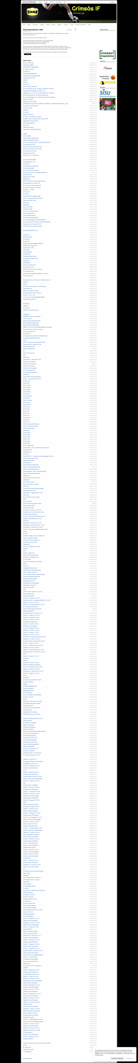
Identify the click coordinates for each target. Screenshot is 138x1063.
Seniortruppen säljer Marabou (30, 256)
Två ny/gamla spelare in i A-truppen (31, 879)
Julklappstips (26, 204)
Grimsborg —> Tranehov (28, 189)
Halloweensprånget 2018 (28, 505)
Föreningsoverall (27, 901)
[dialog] (114, 1054)
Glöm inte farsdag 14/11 (28, 213)
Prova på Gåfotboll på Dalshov (30, 372)
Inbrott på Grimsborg (28, 892)
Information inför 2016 (28, 896)
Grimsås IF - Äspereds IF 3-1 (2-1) (31, 619)
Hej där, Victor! (26, 409)
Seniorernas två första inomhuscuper (31, 707)
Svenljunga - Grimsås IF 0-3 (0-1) (30, 849)
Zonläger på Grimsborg (28, 1017)
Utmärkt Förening (27, 884)
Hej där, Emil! (26, 415)
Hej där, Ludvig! (26, 436)
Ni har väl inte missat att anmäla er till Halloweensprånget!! (36, 222)
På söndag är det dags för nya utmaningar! (33, 761)
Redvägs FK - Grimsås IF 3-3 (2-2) (31, 998)
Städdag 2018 (26, 544)
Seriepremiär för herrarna (28, 366)
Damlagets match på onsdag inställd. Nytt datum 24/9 (35, 118)
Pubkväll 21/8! (26, 963)
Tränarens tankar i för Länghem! (30, 785)
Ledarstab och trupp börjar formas (31, 310)
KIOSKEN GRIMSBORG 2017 (30, 686)
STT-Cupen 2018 (27, 559)
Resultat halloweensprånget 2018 (30, 464)
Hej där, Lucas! (26, 381)
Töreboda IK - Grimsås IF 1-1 (30, 759)
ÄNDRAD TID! (26, 479)
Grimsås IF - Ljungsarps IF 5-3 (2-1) (31, 800)
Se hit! (24, 550)
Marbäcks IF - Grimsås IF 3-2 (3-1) (31, 978)
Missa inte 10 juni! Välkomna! (30, 86)
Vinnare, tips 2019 (27, 318)
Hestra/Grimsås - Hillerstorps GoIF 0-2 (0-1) (33, 671)
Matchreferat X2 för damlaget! (30, 626)
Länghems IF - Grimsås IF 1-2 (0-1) (31, 669)
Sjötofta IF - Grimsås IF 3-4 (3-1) (30, 808)
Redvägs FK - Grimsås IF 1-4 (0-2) (31, 821)
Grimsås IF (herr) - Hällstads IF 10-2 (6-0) (32, 591)
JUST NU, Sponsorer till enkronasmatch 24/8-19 (34, 342)
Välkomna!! (25, 110)
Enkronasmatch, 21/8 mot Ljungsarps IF (32, 965)
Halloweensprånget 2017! (29, 580)
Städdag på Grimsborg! (28, 690)
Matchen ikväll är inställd (29, 176)
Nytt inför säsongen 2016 (29, 903)
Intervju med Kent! (27, 709)
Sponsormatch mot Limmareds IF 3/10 (32, 224)
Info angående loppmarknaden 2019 (31, 338)
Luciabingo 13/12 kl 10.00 (29, 77)
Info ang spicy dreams (28, 682)
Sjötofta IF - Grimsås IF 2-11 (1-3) (31, 602)
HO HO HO (25, 454)
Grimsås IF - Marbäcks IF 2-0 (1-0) (31, 838)
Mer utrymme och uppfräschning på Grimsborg (34, 890)
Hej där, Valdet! (26, 389)
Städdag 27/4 (26, 374)
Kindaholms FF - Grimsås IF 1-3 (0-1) (31, 864)
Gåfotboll (25, 133)
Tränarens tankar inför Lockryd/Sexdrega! (32, 778)
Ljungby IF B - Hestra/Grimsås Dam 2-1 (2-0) (33, 649)
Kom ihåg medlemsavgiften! (29, 159)
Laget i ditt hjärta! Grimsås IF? (30, 572)
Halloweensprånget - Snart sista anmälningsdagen (34, 471)
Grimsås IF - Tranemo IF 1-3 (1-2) (31, 656)
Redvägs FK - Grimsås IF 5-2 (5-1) (31, 662)
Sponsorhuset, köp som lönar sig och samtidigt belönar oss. (37, 280)
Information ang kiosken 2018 (30, 542)
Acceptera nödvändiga (117, 1058)
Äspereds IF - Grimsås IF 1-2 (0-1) (31, 1023)
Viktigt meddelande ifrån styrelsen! (31, 834)
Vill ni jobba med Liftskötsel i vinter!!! (31, 755)
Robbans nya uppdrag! (28, 725)
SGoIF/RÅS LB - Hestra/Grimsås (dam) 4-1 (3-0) (34, 636)
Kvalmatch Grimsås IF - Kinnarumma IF (32, 752)
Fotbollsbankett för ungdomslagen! (31, 583)
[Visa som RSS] (75, 29)
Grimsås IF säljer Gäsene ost (30, 363)
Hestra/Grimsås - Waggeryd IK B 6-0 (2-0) (32, 492)
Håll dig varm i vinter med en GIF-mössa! (32, 701)
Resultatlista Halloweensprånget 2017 (31, 576)
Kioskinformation (27, 858)
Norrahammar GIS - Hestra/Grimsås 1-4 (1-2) (33, 512)
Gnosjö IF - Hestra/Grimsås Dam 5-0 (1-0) (32, 645)
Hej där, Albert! (26, 434)
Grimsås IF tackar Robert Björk (30, 733)
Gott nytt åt (25, 565)
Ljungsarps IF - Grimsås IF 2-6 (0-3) (31, 1008)
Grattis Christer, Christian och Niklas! (31, 477)
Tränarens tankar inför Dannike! (30, 774)
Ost (24, 350)
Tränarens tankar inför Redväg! (30, 768)
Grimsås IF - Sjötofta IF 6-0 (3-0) (30, 1036)
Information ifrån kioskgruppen (30, 368)
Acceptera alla (129, 1058)
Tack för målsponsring (28, 445)
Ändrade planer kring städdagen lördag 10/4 (33, 243)
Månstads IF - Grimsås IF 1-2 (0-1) (31, 1028)
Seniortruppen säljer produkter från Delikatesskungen (35, 335)
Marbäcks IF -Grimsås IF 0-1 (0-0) (31, 787)
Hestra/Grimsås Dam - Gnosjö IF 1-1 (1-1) (32, 613)
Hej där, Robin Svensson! (29, 331)
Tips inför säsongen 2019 (29, 370)
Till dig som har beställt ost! (29, 361)
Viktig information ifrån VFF (29, 299)
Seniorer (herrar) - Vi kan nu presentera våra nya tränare (36, 447)
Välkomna (25, 82)
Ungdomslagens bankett (28, 460)
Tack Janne (25, 520)
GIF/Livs (25, 284)
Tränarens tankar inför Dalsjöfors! (30, 937)
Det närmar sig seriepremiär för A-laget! (32, 679)
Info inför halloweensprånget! (29, 740)
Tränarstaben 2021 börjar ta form (30, 258)
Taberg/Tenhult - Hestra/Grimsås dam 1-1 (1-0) (34, 525)
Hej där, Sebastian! (27, 396)
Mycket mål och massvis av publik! (31, 497)
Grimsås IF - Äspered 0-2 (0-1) (30, 957)
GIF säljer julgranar (27, 252)
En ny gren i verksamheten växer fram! (32, 116)
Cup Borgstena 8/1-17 (28, 705)
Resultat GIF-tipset (27, 174)
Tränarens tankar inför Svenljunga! (31, 795)
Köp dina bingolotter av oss (29, 161)
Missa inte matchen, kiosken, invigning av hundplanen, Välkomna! (38, 88)
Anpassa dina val (99, 1058)
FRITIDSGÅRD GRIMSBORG (30, 73)
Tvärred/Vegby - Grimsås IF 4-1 (30, 763)
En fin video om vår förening (29, 151)
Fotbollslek (25, 305)
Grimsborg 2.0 (26, 234)
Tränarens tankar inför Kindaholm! (31, 815)
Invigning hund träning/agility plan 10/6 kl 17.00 (34, 90)
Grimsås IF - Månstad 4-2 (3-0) (30, 843)
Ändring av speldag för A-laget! (30, 931)
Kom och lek (26, 125)
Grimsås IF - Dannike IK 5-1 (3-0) (30, 927)
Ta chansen (25, 888)
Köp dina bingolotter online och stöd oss (32, 292)
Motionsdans (26, 202)
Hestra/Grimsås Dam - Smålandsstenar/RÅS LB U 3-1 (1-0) (37, 600)
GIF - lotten (25, 194)
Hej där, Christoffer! (27, 400)
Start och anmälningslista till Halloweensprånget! (34, 219)
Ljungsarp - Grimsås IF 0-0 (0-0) (30, 853)
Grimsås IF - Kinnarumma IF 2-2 (30, 748)
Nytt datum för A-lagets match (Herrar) (32, 187)
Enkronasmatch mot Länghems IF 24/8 (32, 344)
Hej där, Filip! (26, 383)
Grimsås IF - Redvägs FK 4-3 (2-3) (31, 765)
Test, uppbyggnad (27, 1051)
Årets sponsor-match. (28, 275)
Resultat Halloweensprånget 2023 (30, 138)
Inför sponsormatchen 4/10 (29, 265)
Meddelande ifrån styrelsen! (29, 847)
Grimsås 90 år (26, 163)
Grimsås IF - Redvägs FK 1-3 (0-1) (31, 628)
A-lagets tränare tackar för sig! (30, 737)
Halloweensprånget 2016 (28, 746)
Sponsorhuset (26, 249)
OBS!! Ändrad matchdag (28, 123)
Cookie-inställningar (27, 1058)
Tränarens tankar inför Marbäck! (30, 789)
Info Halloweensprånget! (28, 168)
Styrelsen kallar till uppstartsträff (30, 555)
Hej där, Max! (26, 419)
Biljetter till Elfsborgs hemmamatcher (31, 1010)
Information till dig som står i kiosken (31, 1030)
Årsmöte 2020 (26, 308)
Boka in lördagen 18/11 (28, 593)
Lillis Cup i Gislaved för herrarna (30, 426)
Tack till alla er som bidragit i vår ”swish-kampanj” (34, 286)
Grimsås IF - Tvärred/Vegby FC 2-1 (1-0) (32, 817)
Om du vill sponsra (27, 501)
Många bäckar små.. (28, 288)
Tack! (24, 783)
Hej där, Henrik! (26, 432)
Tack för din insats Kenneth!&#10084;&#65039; (34, 297)
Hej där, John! (26, 411)
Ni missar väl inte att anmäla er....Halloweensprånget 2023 (36, 142)
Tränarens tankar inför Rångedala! (31, 924)
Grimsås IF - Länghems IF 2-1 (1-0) (31, 780)
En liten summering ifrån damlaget (31, 424)
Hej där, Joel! (26, 413)
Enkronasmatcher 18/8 (33, 30)
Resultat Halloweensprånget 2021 (30, 217)
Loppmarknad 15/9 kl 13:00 (29, 490)
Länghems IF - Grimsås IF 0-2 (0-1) (31, 832)
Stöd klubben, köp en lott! (29, 894)
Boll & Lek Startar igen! (28, 62)
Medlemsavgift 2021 (27, 237)
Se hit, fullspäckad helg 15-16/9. (30, 606)
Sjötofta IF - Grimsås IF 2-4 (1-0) (30, 976)
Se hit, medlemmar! (27, 692)
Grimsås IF (25, 282)
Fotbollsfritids (26, 357)
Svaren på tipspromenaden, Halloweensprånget (34, 574)
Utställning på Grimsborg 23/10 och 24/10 (32, 909)
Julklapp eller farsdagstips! (29, 727)
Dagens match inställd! (28, 587)
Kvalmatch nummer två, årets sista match (33, 329)
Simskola (25, 660)
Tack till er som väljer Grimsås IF (30, 211)
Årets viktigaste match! (28, 271)
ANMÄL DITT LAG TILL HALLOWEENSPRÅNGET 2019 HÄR (37, 327)
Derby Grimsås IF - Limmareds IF (31, 155)
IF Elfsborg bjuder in (27, 1032)
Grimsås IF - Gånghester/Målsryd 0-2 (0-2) (33, 1019)
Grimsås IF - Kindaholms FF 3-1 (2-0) (31, 813)
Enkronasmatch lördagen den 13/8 (31, 806)
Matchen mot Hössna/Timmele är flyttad (32, 148)
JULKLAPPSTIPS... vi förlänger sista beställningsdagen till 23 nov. (38, 456)
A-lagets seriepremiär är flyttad (30, 538)
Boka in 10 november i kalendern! (31, 484)
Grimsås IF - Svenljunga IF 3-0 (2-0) (31, 791)
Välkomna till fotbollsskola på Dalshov (32, 664)
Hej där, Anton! (26, 402)
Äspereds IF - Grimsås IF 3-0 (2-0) (31, 647)
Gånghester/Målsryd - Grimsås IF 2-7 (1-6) (33, 950)
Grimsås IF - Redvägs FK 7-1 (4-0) (31, 939)
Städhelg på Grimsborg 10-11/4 (30, 245)
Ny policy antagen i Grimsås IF (30, 1013)
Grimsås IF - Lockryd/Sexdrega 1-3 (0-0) (32, 828)
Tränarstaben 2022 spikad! (29, 215)
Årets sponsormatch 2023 (29, 144)
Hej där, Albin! (26, 430)
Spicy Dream (26, 658)
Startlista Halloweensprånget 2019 (31, 325)
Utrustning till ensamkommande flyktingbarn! (33, 871)
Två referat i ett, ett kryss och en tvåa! (32, 510)
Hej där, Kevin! (26, 421)
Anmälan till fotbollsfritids (29, 348)
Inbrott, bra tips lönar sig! (29, 353)
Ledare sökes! (26, 881)
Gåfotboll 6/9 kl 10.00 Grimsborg (30, 120)
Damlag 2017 (26, 677)
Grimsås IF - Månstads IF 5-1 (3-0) (31, 970)
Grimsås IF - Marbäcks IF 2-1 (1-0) (31, 673)
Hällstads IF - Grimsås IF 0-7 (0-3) (31, 634)
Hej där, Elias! (26, 398)
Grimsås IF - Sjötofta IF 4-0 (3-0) (30, 643)
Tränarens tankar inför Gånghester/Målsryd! (33, 955)
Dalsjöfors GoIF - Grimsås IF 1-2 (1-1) (32, 935)
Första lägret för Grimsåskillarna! (30, 959)
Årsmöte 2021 (26, 239)
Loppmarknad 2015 (27, 1004)
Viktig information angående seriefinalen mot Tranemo (35, 273)
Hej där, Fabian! (26, 417)
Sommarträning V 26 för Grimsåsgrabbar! (32, 980)
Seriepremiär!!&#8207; (28, 1038)
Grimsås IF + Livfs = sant (29, 295)
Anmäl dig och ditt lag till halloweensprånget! (33, 488)
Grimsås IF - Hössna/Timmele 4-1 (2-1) (32, 378)
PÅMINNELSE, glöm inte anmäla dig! (31, 316)
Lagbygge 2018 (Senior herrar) (30, 568)
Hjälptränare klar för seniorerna (30, 712)
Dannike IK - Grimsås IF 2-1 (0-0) (30, 989)
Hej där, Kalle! (26, 393)
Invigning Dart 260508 (28, 65)
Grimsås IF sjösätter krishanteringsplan (32, 694)
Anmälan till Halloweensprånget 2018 (31, 473)
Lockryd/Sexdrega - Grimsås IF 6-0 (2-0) (32, 776)
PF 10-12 (25, 533)
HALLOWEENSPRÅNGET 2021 (30, 230)
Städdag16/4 (26, 875)
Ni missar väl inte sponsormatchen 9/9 (32, 185)
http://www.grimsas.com (30, 34)
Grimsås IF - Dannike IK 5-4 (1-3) (30, 772)
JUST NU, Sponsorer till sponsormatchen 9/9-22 (34, 181)
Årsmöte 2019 (26, 443)
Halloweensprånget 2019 (28, 346)
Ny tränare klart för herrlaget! (29, 722)
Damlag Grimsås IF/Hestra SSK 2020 (31, 320)
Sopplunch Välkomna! (28, 114)
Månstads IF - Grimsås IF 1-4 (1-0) (31, 617)
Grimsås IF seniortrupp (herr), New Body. (32, 561)
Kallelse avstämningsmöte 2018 (30, 458)
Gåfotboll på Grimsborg (28, 127)
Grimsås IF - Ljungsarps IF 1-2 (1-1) (31, 598)
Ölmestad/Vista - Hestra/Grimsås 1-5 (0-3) (33, 527)
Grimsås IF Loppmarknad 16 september (32, 608)
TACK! (24, 589)
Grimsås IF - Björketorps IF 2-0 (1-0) (31, 546)
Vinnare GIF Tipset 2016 (28, 750)
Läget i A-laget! (26, 873)
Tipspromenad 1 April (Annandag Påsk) (32, 129)
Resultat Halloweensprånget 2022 (30, 166)
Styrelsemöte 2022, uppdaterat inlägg (31, 196)
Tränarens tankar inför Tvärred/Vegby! (32, 819)
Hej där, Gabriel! (27, 387)
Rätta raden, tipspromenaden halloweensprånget (34, 731)
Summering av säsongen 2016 (30, 742)
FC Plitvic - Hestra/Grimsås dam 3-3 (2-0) (32, 666)
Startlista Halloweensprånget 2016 (31, 744)
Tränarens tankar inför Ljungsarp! (30, 804)
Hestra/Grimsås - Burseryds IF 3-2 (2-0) (32, 522)
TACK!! (24, 340)
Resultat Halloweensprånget (29, 905)
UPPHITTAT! (26, 486)
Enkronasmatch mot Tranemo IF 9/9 (31, 183)
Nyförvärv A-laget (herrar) (29, 428)
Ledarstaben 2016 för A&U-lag (30, 899)
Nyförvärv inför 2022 (27, 206)
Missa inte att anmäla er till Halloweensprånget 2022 (35, 172)
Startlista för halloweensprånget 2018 (31, 467)
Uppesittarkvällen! (27, 452)
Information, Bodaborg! (28, 729)
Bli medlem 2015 (27, 1047)
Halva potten (26, 495)
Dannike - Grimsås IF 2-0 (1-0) (30, 823)
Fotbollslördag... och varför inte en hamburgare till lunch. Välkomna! (38, 93)
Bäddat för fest (26, 179)
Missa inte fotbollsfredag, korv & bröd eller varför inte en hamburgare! (39, 97)
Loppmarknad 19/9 (27, 929)
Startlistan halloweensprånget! (30, 578)
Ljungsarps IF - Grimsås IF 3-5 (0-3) (31, 639)
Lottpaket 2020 (26, 254)
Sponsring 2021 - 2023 (28, 247)
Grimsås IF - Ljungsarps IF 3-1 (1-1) (31, 948)
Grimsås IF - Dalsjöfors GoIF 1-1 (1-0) (32, 993)
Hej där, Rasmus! (27, 404)
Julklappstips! (26, 475)
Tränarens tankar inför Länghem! (30, 836)
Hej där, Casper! (27, 385)
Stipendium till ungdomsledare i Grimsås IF (33, 718)
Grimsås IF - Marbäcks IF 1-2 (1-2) (31, 918)
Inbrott (24, 355)
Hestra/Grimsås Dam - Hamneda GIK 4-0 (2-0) (33, 641)
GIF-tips (25, 1045)
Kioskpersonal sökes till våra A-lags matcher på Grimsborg (36, 1043)
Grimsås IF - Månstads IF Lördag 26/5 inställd (33, 516)
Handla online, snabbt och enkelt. (30, 290)
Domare (25, 563)
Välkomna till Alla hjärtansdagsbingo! (31, 75)
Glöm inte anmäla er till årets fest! (31, 170)
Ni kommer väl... (27, 71)
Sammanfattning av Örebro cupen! (31, 974)
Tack (24, 869)
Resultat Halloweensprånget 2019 (30, 323)
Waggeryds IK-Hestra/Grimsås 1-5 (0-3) (32, 518)
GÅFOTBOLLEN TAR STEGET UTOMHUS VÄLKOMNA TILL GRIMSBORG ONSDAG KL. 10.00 (45, 103)
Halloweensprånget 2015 (28, 914)
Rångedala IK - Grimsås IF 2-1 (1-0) (31, 922)
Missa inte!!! (26, 112)
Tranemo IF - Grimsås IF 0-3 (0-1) (31, 623)
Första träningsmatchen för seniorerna (32, 877)
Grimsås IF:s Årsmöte (28, 697)
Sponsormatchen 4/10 (28, 267)
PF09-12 (25, 675)
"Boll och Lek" (26, 84)
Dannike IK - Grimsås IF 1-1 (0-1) (30, 632)
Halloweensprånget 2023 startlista (31, 140)
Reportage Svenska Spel (29, 153)
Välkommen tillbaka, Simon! (29, 200)
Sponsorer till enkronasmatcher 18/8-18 (32, 503)
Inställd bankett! (27, 462)
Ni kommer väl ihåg (27, 108)
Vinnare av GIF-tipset (28, 912)
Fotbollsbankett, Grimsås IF (29, 585)
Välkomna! (25, 80)
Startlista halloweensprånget (29, 907)
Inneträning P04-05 (27, 449)
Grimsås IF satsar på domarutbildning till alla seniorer (35, 529)
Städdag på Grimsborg (28, 1049)
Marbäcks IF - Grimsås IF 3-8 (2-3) (31, 630)
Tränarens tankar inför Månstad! (30, 798)
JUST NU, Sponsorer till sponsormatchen (32, 146)
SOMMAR (25, 967)
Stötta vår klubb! (27, 136)
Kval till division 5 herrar (28, 482)
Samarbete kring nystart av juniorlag (31, 714)
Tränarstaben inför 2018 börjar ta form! (32, 570)
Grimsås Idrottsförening (30, 2)
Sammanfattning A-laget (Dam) (30, 621)
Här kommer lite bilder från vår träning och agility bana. (35, 95)
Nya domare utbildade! (28, 688)
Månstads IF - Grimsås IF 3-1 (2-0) (31, 793)
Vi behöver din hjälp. (28, 209)
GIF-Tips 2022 (26, 191)
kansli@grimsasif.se (62, 52)
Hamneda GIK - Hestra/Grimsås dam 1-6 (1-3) (33, 604)
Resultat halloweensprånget (29, 735)
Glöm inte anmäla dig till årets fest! (31, 469)
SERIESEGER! (26, 262)
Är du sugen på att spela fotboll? (30, 105)
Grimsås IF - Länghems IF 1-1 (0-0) (31, 615)
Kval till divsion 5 (27, 333)
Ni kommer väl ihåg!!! (28, 99)
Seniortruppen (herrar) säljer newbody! (32, 703)
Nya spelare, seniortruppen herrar (30, 557)
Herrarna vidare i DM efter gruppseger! (32, 376)
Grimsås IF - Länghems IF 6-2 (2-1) (31, 944)
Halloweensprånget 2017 (28, 596)
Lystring (25, 531)
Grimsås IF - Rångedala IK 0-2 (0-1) (31, 985)
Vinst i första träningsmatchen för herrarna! (33, 198)
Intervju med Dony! (27, 720)
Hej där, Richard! (27, 391)
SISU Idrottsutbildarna (28, 916)
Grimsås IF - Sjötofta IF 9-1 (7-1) (30, 860)
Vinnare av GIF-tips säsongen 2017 (31, 540)
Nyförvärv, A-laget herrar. (28, 553)
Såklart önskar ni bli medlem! (30, 101)
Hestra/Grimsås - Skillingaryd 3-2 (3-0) (32, 359)
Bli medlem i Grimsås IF (28, 69)
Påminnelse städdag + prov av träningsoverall (33, 535)
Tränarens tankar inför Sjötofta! (30, 811)
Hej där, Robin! (26, 406)
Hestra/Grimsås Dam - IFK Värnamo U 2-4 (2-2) (34, 651)
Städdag (25, 684)
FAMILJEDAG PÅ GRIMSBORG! (30, 67)
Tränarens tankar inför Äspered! (30, 961)
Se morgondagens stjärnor (29, 886)
